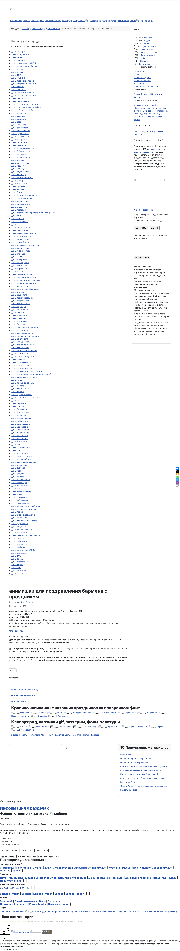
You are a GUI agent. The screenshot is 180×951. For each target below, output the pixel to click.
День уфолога (18, 166)
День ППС (16, 224)
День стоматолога (20, 330)
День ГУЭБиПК (18, 78)
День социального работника (25, 397)
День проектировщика (22, 298)
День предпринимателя (22, 148)
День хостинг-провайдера (24, 66)
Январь (14, 735)
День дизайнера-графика (23, 233)
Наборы (144, 58)
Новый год (156, 94)
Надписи (148, 40)
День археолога (19, 441)
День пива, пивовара (21, 418)
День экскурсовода (20, 342)
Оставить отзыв (144, 911)
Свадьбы (42, 716)
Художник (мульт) (120, 867)
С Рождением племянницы (148, 114)
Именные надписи (20, 716)
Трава (16, 870)
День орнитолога (19, 339)
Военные (42, 713)
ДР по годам (62, 716)
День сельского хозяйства (24, 520)
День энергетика (19, 561)
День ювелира (18, 60)
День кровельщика (20, 157)
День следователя (20, 201)
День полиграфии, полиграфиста (27, 371)
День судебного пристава (23, 277)
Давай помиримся (25, 901)
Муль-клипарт (43, 726)
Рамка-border (37, 904)
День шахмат (17, 189)
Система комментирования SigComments (14, 921)
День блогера (17, 400)
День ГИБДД (17, 169)
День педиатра (18, 306)
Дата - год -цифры (11, 877)
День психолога (19, 315)
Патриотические (108, 713)
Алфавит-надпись (142, 77)
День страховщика (20, 479)
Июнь (48, 735)
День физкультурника (21, 456)
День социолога (19, 295)
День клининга (18, 359)
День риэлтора (18, 570)
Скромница (7, 867)
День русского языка (21, 394)
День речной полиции (22, 198)
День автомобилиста (21, 529)
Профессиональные (81, 713)
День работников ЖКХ (22, 110)
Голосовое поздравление (146, 86)
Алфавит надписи (35, 20)
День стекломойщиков (22, 344)
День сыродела (18, 403)
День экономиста (19, 286)
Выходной (6, 901)
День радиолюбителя (21, 368)
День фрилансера (19, 127)
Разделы (22, 20)
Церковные (131, 713)
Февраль (23, 735)
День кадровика (19, 142)
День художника (19, 544)
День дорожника (19, 523)
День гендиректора (20, 251)
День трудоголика (20, 171)
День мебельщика (20, 430)
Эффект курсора (58, 904)
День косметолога (20, 353)
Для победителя (142, 94)
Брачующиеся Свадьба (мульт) (153, 867)
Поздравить (79, 20)
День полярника (19, 139)
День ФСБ (16, 556)
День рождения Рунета (22, 356)
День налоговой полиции (23, 83)
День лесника (17, 271)
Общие (59, 713)
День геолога (17, 386)
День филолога (18, 145)
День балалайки (19, 409)
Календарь (67, 20)
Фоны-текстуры (149, 52)
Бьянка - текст (75, 893)
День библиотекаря (20, 151)
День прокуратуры (20, 54)
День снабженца (19, 553)
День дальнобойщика (21, 459)
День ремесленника (20, 101)
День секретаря (19, 265)
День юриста (17, 538)
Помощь (132, 911)
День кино (16, 450)
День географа (18, 444)
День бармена (18, 324)
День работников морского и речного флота (33, 213)
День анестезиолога (21, 485)
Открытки (124, 20)
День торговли (18, 210)
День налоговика (19, 309)
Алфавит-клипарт (142, 80)
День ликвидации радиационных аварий (31, 374)
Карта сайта (76, 911)
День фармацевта (20, 133)
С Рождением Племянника (155, 111)
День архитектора (20, 163)
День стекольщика (20, 303)
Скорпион (54, 901)
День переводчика (20, 262)
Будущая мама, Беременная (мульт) (84, 867)
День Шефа (16, 488)
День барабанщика (20, 227)
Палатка (5, 870)
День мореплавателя (21, 412)
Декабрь (95, 735)
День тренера (18, 512)
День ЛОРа (16, 256)
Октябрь (78, 735)
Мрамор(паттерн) (142, 108)
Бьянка (58, 893)
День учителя (17, 476)
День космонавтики (21, 362)
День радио (17, 122)
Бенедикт (138, 116)
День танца (16, 380)
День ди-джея (18, 72)
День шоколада (18, 174)
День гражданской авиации (24, 327)
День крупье (17, 564)
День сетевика (18, 573)
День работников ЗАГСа (23, 550)
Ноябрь (86, 735)
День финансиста (19, 230)
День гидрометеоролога (23, 92)
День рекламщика (20, 497)
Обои (136, 74)
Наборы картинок (138, 726)
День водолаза (18, 119)
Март (30, 735)
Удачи (137, 97)
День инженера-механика (23, 509)
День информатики (20, 541)
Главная (14, 20)
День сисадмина (19, 207)
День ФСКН (16, 75)
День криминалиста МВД (23, 63)
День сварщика (18, 154)
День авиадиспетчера (22, 491)
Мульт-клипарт (149, 46)
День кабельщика (19, 500)
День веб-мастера (20, 347)
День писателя (18, 69)
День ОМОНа (17, 474)
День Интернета (19, 259)
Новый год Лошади (164, 877)
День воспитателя (20, 248)
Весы (42, 901)
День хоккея (17, 559)
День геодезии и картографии (26, 107)
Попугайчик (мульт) (28, 867)
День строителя (19, 465)
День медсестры (19, 125)
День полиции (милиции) (23, 283)
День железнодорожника (23, 462)
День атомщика (19, 254)
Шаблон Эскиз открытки (40, 877)
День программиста (21, 236)
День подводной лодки (22, 81)
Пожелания (151, 713)
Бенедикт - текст (153, 116)
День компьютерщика (22, 333)
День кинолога (18, 406)
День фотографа (19, 180)
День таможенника (20, 503)
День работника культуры (23, 95)
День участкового (20, 300)
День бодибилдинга (20, 447)
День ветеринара (19, 453)
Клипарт (147, 43)
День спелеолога (19, 435)
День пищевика (18, 526)
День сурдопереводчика (23, 515)
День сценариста (19, 51)
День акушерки (18, 116)
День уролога (17, 471)
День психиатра (19, 482)
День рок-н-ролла (20, 365)
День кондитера (19, 113)
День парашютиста (20, 204)
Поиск (133, 20)
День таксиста (18, 89)
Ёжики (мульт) (52, 867)
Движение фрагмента (13, 904)
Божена (26, 893)
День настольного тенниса (24, 350)
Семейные (24, 713)
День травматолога (20, 136)
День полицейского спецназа (25, 280)
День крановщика (20, 388)
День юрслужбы (19, 186)
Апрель (36, 735)
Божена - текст (42, 893)
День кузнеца (17, 292)
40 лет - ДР (23, 887)
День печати (17, 57)
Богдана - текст (9, 893)
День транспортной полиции (25, 336)
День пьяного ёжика (138, 877)
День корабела (18, 415)
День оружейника (20, 242)
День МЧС (16, 567)
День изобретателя (20, 421)
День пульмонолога (20, 130)
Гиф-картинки (148, 55)
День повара (17, 494)
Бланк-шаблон (148, 49)
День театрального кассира (24, 104)
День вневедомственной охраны (27, 506)
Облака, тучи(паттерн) (145, 105)
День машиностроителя (23, 274)
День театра (17, 98)
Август (60, 735)
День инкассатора (20, 432)
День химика (17, 160)
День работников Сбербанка (25, 289)
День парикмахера (20, 239)
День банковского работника (25, 535)
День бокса (16, 192)
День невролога (19, 532)
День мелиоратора (20, 424)
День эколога (17, 391)
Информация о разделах (24, 808)
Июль (54, 735)
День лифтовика (19, 321)
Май (43, 735)
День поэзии (17, 86)
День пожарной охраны (22, 383)
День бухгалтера (19, 312)
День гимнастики (19, 517)
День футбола (18, 547)
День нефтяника (19, 268)
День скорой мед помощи (24, 377)
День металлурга (19, 221)
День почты (17, 215)
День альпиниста (19, 438)
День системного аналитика (25, 245)
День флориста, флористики (25, 195)
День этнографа (19, 183)
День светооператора (22, 177)
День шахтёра (18, 468)
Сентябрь (69, 735)
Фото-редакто (146, 64)
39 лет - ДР (7, 887)
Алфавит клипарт (53, 20)
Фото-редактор (18, 701)
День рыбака (17, 218)
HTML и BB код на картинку (24, 689)
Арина (137, 119)
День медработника (21, 427)
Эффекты (144, 61)
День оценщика (18, 318)
